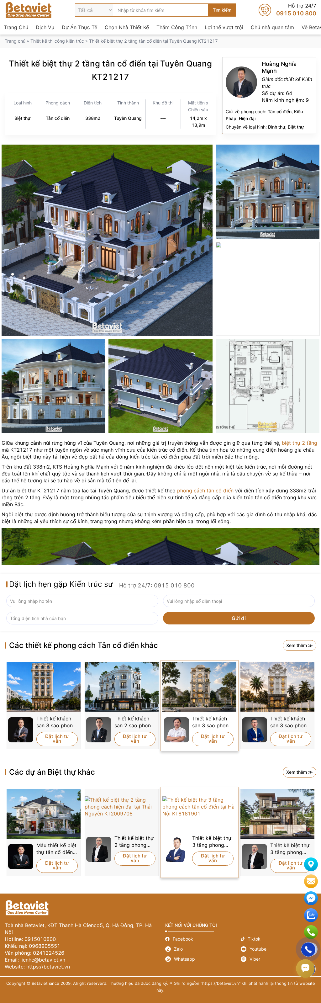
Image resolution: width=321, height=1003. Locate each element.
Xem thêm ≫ (299, 645)
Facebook (203, 938)
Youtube (278, 949)
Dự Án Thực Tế (79, 27)
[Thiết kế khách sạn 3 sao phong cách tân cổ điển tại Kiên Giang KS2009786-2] (277, 687)
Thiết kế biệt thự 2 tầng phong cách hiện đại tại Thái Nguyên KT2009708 (134, 841)
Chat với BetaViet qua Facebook (311, 898)
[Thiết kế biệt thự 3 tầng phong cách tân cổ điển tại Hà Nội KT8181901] (199, 806)
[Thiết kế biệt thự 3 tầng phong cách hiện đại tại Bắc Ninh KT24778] (277, 814)
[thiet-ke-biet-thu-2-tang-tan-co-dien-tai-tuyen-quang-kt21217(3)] (107, 240)
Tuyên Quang (128, 118)
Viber (278, 959)
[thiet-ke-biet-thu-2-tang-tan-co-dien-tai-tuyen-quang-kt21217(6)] (53, 386)
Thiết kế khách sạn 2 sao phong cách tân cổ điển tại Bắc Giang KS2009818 (134, 722)
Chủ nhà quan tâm (272, 27)
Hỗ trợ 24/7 (287, 10)
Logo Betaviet (28, 10)
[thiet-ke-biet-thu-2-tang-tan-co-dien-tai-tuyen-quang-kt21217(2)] (267, 192)
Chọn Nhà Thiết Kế (127, 27)
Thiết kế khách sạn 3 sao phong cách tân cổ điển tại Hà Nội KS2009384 (212, 722)
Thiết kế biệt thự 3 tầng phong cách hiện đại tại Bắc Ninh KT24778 (289, 849)
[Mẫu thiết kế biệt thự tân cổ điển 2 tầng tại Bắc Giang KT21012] (44, 814)
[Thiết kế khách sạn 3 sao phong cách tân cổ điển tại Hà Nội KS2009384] (199, 687)
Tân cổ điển (58, 118)
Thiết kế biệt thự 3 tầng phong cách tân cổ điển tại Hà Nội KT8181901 (212, 841)
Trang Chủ (16, 27)
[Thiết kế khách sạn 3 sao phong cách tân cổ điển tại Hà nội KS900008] (44, 687)
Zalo (203, 949)
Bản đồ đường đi (311, 864)
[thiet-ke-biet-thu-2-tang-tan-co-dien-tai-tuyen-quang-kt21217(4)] (160, 386)
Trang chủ (15, 41)
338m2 (92, 118)
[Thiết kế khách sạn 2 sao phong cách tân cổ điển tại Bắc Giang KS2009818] (122, 687)
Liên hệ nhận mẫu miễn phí (311, 881)
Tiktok (278, 938)
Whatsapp (203, 959)
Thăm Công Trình (176, 27)
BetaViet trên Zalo (311, 915)
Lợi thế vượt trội (224, 27)
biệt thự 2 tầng (299, 443)
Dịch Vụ (45, 27)
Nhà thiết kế (269, 95)
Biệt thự (22, 118)
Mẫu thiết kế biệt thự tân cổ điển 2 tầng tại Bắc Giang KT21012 (56, 849)
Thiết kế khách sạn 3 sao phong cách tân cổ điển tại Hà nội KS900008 (56, 722)
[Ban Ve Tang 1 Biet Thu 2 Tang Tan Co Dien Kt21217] (267, 386)
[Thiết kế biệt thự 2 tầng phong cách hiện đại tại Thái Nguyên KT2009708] (122, 806)
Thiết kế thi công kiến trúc (57, 41)
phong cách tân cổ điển (205, 490)
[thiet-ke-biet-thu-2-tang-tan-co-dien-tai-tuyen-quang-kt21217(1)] (267, 289)
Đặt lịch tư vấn (57, 738)
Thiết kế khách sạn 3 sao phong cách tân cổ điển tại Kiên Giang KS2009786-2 (290, 722)
